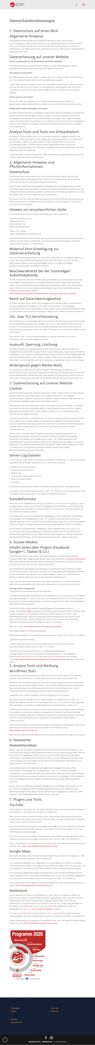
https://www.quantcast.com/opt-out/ (24, 730)
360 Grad (54, 1011)
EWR (28, 611)
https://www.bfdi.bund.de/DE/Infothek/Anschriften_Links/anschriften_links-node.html (43, 293)
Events (13, 1011)
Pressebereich (16, 1022)
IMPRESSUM (47, 1042)
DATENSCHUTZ (34, 1042)
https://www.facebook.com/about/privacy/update (43, 626)
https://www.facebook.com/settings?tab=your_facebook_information (40, 659)
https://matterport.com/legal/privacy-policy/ (41, 923)
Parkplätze (15, 1008)
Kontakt (14, 1019)
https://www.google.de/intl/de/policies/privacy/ (34, 885)
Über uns (54, 1008)
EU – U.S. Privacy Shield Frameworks (38, 909)
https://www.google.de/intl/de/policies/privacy (40, 846)
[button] (5, 1040)
